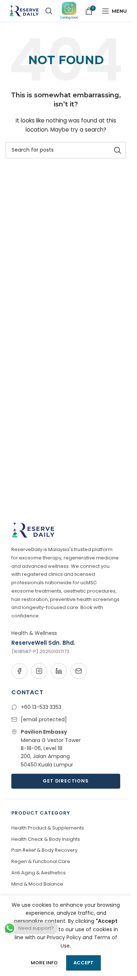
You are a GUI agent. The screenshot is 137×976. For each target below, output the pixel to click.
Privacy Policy (64, 937)
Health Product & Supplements (47, 827)
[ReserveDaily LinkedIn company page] (59, 671)
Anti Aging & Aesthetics (38, 872)
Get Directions (65, 780)
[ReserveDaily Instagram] (39, 671)
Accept (83, 962)
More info (45, 962)
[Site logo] (23, 10)
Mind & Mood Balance (37, 884)
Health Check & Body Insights (45, 839)
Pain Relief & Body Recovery (44, 850)
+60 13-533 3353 (41, 707)
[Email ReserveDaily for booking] (79, 671)
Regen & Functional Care (40, 861)
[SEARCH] (117, 150)
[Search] (49, 11)
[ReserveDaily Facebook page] (19, 671)
